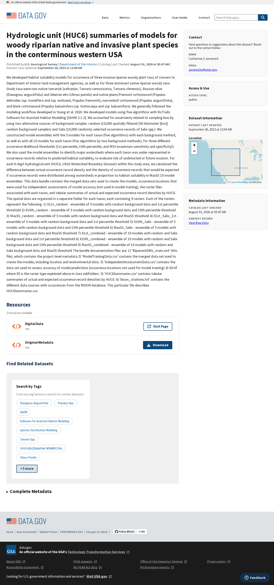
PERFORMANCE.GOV (71, 532)
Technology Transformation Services (96, 552)
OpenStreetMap (239, 182)
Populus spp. (66, 403)
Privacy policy (216, 561)
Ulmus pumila (28, 457)
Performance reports (155, 567)
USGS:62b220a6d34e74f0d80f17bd (41, 448)
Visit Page (160, 326)
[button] (194, 145)
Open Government (26, 532)
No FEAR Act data (85, 567)
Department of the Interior (78, 64)
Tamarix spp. (28, 439)
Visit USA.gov (97, 576)
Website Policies (48, 532)
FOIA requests (83, 561)
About (9, 532)
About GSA (13, 561)
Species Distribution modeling (38, 430)
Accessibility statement (23, 567)
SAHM (23, 412)
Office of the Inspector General (161, 561)
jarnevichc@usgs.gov (203, 70)
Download (160, 345)
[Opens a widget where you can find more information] (255, 578)
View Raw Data (199, 223)
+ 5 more (26, 468)
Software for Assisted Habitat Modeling (44, 421)
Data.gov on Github (97, 532)
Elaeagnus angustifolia (34, 403)
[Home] (26, 15)
